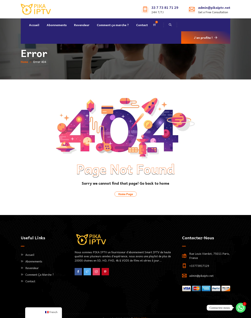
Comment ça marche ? (113, 24)
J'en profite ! (203, 37)
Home (24, 62)
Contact (142, 24)
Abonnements (57, 24)
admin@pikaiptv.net (214, 7)
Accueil (34, 24)
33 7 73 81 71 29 (164, 7)
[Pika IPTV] (36, 10)
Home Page (125, 194)
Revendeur (81, 24)
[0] (154, 25)
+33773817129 (199, 266)
